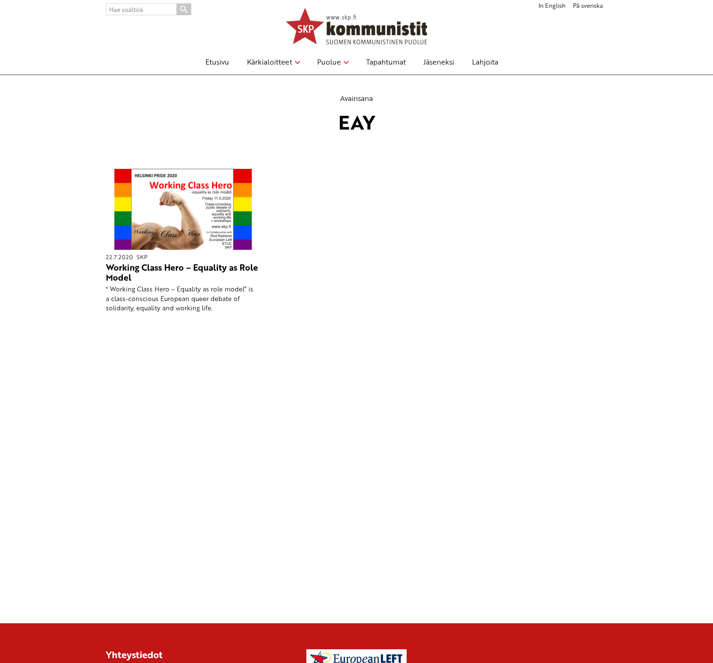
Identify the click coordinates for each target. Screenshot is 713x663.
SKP (142, 257)
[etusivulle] (356, 27)
